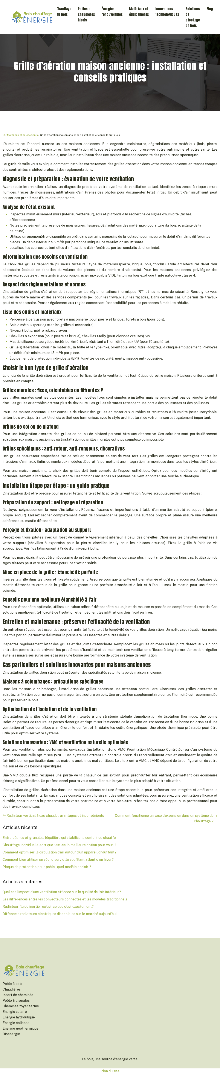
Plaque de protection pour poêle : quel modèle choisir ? (47, 867)
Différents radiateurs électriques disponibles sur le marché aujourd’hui (59, 914)
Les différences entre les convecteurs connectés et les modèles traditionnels (65, 899)
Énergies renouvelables (112, 11)
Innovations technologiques (167, 11)
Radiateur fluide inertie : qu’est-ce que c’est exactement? (48, 907)
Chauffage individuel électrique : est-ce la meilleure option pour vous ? (59, 845)
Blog (209, 8)
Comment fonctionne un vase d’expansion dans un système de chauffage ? (164, 818)
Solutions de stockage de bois (193, 17)
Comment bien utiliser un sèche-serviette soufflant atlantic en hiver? (58, 860)
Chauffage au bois (64, 11)
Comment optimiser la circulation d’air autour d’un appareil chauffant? (59, 852)
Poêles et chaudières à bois (86, 14)
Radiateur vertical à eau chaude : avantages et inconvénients (55, 816)
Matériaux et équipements (139, 11)
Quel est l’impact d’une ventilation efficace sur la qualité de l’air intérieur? (62, 892)
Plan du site (110, 1071)
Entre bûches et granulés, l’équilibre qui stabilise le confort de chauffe (59, 838)
